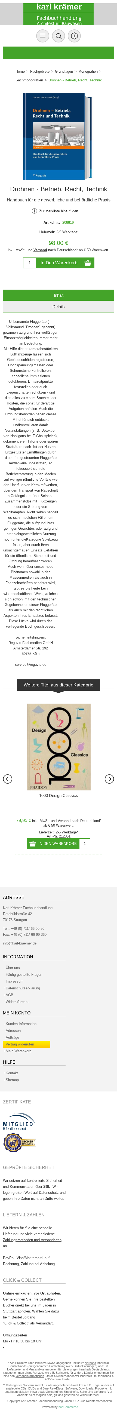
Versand (40, 250)
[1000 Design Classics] (58, 747)
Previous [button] (7, 779)
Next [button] (109, 779)
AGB (9, 995)
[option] (58, 779)
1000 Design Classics (58, 795)
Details (59, 306)
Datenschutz (49, 1193)
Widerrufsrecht (17, 1002)
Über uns (13, 968)
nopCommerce (68, 1407)
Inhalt (58, 295)
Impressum (14, 981)
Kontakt (12, 1073)
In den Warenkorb (59, 262)
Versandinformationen (30, 1376)
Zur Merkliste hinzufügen (58, 211)
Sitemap (12, 1080)
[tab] (58, 295)
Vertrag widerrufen (20, 1044)
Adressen (13, 1031)
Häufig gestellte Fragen (24, 975)
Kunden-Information (21, 1024)
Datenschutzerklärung (23, 988)
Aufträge (12, 1037)
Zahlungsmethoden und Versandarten (32, 1240)
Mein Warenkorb (18, 1051)
